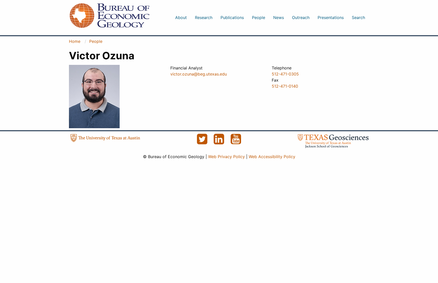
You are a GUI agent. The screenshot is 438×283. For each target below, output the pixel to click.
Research (203, 17)
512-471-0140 (285, 86)
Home (74, 41)
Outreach (300, 17)
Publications (232, 17)
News (278, 17)
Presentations (331, 17)
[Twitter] (202, 141)
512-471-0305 (285, 74)
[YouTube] (236, 141)
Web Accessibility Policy (272, 156)
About (181, 17)
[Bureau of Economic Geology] (109, 15)
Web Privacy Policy (226, 156)
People (258, 17)
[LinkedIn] (219, 141)
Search (358, 17)
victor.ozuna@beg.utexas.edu (198, 74)
